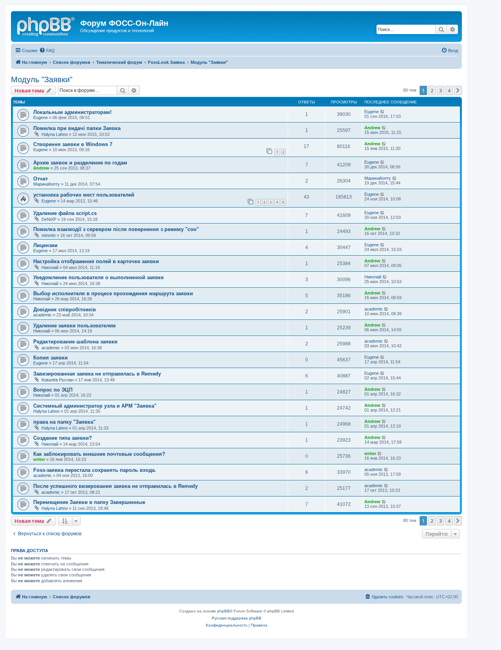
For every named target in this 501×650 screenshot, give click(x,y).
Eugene (40, 117)
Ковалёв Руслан (57, 379)
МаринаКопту (46, 184)
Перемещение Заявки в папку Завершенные (89, 502)
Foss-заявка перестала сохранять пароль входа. (94, 470)
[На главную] (46, 25)
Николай (49, 267)
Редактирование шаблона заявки (75, 342)
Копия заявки (50, 358)
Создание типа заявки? (62, 438)
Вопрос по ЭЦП (52, 390)
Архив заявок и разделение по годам (80, 163)
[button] (458, 90)
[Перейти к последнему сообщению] (382, 111)
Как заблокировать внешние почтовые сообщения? (99, 454)
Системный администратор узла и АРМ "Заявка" (95, 406)
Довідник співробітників (64, 309)
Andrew (372, 127)
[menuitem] (47, 50)
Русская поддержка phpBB (236, 618)
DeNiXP (48, 219)
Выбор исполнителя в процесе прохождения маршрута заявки (113, 293)
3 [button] (440, 90)
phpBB (223, 611)
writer (39, 459)
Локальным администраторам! (72, 112)
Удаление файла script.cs (65, 213)
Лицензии (45, 245)
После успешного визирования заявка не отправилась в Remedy (115, 486)
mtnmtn (48, 235)
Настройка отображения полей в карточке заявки (96, 261)
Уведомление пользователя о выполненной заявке (98, 277)
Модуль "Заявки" (41, 79)
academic (42, 314)
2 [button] (432, 90)
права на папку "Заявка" (64, 422)
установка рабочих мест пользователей (83, 195)
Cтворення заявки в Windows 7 (72, 144)
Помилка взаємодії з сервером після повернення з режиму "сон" (116, 229)
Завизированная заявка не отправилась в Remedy (97, 374)
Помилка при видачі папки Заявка (77, 128)
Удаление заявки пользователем (74, 326)
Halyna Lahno (54, 134)
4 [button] (449, 90)
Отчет (40, 179)
